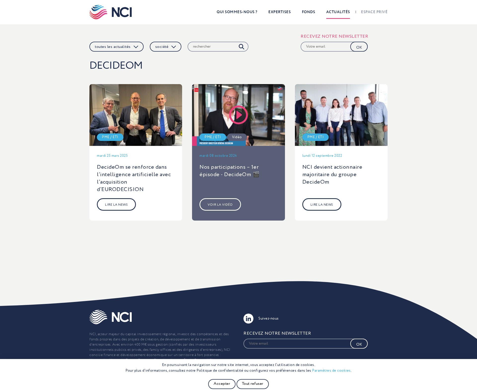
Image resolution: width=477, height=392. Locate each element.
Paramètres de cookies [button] (331, 370)
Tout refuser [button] (252, 384)
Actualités (338, 12)
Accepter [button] (222, 384)
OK (359, 48)
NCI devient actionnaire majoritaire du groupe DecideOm (332, 174)
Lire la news (116, 204)
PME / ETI (110, 137)
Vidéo (237, 137)
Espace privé (374, 12)
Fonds (308, 12)
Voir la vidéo (220, 204)
